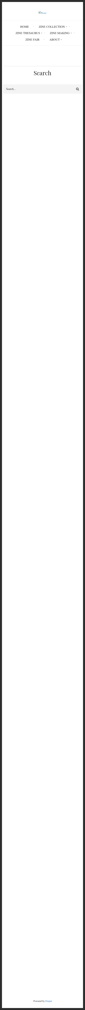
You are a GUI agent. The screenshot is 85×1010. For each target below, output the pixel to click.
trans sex (49, 238)
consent (48, 414)
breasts (27, 245)
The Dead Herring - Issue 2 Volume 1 (26, 880)
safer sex (28, 566)
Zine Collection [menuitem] (52, 27)
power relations (14, 335)
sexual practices (12, 154)
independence (67, 342)
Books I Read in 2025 (16, 914)
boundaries (46, 421)
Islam (8, 251)
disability (70, 245)
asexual (9, 238)
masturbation (13, 573)
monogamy (27, 342)
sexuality (26, 421)
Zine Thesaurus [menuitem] (28, 33)
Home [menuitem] (24, 27)
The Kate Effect (12, 899)
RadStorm (42, 976)
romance (46, 342)
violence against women (53, 480)
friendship (9, 159)
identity (9, 421)
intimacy (10, 245)
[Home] (43, 12)
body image (52, 407)
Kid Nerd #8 (10, 909)
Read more (18, 269)
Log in (11, 829)
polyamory (60, 737)
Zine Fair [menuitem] (33, 39)
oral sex (9, 579)
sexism (27, 480)
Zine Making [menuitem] (60, 33)
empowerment (13, 407)
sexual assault (36, 573)
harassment (29, 414)
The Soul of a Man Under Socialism (25, 895)
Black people (29, 238)
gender (33, 407)
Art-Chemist (10, 876)
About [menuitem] (54, 39)
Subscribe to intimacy (4, 780)
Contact (42, 969)
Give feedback (12, 121)
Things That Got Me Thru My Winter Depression (33, 885)
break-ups (11, 348)
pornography (48, 566)
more (72, 921)
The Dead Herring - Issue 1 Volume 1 (26, 890)
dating (8, 342)
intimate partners (13, 164)
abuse (34, 335)
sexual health (68, 414)
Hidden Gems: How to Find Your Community (31, 904)
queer (66, 335)
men (7, 487)
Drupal (48, 1000)
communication (48, 245)
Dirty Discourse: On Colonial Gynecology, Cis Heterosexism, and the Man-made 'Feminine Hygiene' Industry (40, 868)
